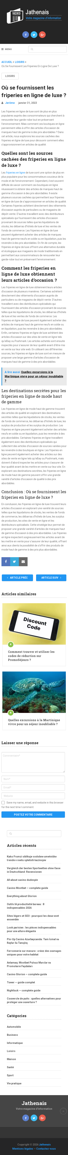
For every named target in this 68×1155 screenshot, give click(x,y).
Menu (8, 49)
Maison (11, 1059)
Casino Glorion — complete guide (27, 974)
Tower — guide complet (21, 982)
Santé (10, 1067)
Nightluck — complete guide (23, 990)
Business (12, 1034)
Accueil (6, 62)
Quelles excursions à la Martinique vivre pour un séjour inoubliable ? (34, 722)
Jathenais (34, 1103)
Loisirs (19, 62)
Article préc (18, 577)
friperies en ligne (15, 172)
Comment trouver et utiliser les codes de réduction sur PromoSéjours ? (31, 656)
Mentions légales (22, 1148)
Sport (10, 1075)
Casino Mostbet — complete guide (27, 888)
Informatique (15, 1043)
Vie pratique (14, 1083)
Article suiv (50, 577)
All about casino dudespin (22, 879)
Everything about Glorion (22, 896)
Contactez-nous (46, 1148)
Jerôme (10, 102)
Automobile (14, 1026)
